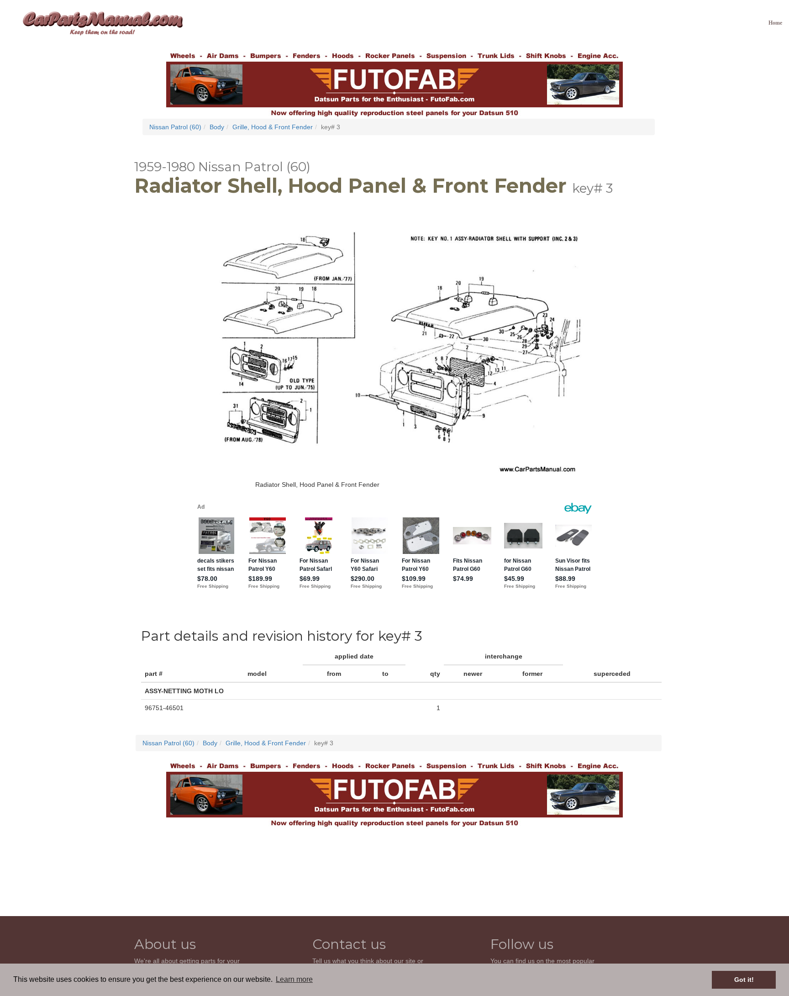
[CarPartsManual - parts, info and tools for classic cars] (103, 22)
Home (775, 23)
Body (217, 127)
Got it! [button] (744, 979)
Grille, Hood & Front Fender (272, 127)
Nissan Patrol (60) (175, 127)
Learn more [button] (294, 979)
